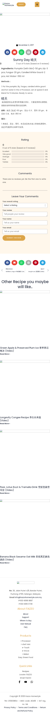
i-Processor (26, 641)
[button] (21, 4)
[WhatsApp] (31, 682)
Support (25, 617)
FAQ (25, 627)
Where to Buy (26, 620)
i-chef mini (25, 644)
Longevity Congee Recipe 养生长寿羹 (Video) (20, 419)
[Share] (21, 719)
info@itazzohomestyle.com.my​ (28, 597)
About (25, 614)
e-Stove (25, 651)
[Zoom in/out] (4, 719)
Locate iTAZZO (25, 674)
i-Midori (25, 654)
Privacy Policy (10, 707)
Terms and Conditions (27, 707)
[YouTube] (25, 682)
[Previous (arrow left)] (4, 723)
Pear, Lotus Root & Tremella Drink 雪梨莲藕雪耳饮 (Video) (25, 488)
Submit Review (14, 238)
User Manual (25, 624)
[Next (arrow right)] (13, 723)
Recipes (25, 671)
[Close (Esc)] (30, 719)
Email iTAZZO (25, 678)
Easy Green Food (25, 657)
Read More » (5, 354)
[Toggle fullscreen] (13, 719)
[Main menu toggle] (44, 4)
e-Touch (25, 647)
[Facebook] (19, 682)
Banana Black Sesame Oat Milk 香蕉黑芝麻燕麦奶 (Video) (25, 558)
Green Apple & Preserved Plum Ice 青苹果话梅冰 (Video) (24, 349)
